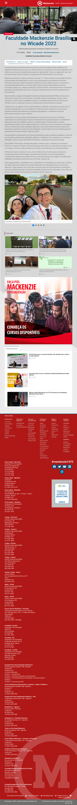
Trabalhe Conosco (62, 795)
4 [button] (41, 225)
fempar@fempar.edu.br (12, 778)
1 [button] (33, 225)
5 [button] (43, 225)
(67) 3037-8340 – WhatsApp (13, 620)
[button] (70, 201)
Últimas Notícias (12, 349)
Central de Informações (16, 795)
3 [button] (38, 225)
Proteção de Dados (33, 795)
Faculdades (8, 33)
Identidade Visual (48, 795)
